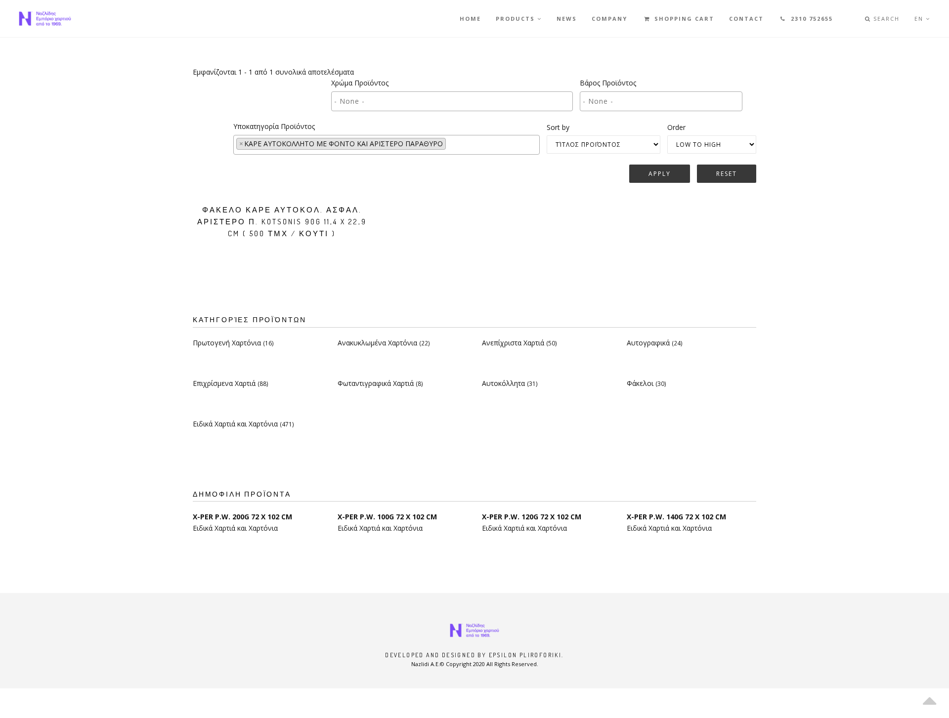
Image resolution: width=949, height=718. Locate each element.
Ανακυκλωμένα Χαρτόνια (384, 342)
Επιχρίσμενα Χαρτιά (230, 383)
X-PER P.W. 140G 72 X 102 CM (676, 516)
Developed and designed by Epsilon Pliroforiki (473, 655)
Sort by (558, 127)
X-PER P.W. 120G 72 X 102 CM (531, 516)
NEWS (567, 18)
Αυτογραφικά (655, 342)
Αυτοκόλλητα (510, 383)
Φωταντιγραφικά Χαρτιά (380, 383)
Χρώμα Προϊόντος (359, 82)
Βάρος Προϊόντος (608, 82)
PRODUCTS (516, 18)
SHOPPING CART (683, 18)
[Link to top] (929, 698)
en (920, 18)
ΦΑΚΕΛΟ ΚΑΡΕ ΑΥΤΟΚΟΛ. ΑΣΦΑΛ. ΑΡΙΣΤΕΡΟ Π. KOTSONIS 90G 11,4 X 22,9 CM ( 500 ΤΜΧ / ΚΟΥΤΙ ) (282, 221)
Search (885, 18)
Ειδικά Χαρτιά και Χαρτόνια (243, 423)
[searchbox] (422, 101)
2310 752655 (810, 18)
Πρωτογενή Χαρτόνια (233, 342)
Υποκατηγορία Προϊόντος (274, 126)
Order (676, 127)
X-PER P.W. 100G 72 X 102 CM (387, 516)
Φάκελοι (646, 383)
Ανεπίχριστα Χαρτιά (519, 342)
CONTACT (746, 18)
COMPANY (609, 18)
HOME (470, 18)
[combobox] (452, 101)
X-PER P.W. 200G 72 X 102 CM (242, 516)
